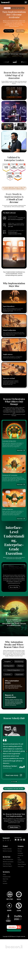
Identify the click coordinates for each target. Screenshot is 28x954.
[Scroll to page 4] (16, 782)
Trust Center (21, 866)
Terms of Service (22, 864)
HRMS (4, 874)
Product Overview (7, 848)
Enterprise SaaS (6, 876)
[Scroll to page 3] (14, 782)
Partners (20, 851)
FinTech (5, 881)
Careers (19, 859)
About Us (20, 848)
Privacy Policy (21, 862)
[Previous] (1, 751)
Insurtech (5, 883)
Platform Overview (7, 851)
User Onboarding (7, 864)
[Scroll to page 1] (12, 782)
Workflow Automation (8, 861)
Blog (19, 857)
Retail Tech (5, 879)
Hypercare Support (7, 866)
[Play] (14, 111)
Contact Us (20, 855)
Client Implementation (8, 859)
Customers (20, 853)
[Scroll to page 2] (13, 782)
